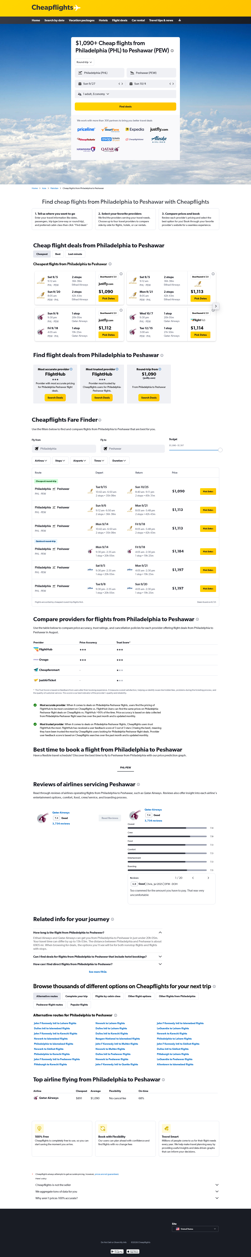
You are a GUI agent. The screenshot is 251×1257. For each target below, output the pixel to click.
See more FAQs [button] (98, 971)
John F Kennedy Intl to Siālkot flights (178, 1043)
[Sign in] (179, 20)
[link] (55, 397)
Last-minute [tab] (75, 254)
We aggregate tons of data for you (56, 1191)
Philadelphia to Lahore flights (174, 1038)
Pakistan (54, 188)
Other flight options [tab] (139, 996)
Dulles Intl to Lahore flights (111, 1028)
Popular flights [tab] (79, 1004)
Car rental (138, 20)
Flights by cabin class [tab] (107, 996)
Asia (44, 188)
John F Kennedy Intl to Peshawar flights (57, 1059)
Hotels (103, 20)
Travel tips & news (161, 20)
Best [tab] (57, 254)
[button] (172, 51)
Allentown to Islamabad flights (175, 1064)
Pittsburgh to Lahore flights (173, 1054)
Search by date (54, 20)
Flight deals (119, 20)
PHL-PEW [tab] (125, 767)
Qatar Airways (60, 812)
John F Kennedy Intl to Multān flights (117, 1043)
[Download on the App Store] (133, 1252)
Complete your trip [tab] (76, 996)
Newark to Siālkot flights (48, 1048)
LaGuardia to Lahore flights (173, 1028)
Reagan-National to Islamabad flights (118, 1038)
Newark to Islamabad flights (51, 1038)
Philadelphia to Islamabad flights (53, 1043)
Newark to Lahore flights (110, 1023)
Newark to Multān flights (110, 1048)
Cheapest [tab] (42, 254)
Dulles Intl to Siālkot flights (173, 1048)
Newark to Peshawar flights (112, 1059)
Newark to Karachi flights (172, 1033)
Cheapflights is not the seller (53, 1185)
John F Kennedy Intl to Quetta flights (117, 1064)
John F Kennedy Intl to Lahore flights (55, 1023)
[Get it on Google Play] (117, 1252)
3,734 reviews (61, 823)
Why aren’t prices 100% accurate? (56, 1198)
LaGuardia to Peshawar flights (174, 1059)
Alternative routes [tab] (47, 996)
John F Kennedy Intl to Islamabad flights (180, 1023)
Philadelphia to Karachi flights (52, 1054)
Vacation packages (81, 20)
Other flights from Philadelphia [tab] (177, 996)
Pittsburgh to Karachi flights (50, 1064)
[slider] (220, 450)
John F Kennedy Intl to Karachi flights (55, 1033)
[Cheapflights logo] (52, 8)
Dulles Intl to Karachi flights (112, 1033)
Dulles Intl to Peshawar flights (113, 1054)
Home (36, 20)
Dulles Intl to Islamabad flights (52, 1028)
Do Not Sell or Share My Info (114, 1242)
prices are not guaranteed (106, 1174)
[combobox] (84, 62)
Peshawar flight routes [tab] (49, 1004)
